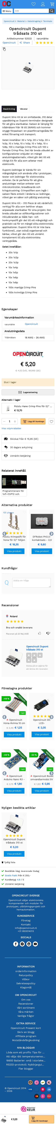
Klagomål (26, 987)
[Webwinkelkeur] (28, 1109)
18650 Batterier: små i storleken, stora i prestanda (25, 1060)
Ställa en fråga (21, 580)
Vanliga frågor (25, 1015)
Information (26, 966)
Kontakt (26, 924)
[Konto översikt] (40, 4)
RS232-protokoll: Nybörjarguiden (25, 1064)
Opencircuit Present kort (26, 1028)
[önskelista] (30, 4)
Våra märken (25, 1011)
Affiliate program (25, 1036)
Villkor (26, 979)
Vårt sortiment (26, 1007)
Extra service (25, 1023)
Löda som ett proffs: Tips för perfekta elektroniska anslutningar (25, 1052)
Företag (25, 920)
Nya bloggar (26, 1047)
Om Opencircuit (26, 994)
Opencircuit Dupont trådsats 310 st (37, 648)
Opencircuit (31, 324)
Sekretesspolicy (25, 983)
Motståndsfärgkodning (26, 1040)
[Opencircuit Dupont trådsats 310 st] (14, 658)
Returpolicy (26, 975)
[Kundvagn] (49, 4)
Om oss (25, 999)
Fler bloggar (26, 1068)
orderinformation (25, 971)
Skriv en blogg (25, 1032)
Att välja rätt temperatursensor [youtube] (25, 1056)
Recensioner (25, 1003)
